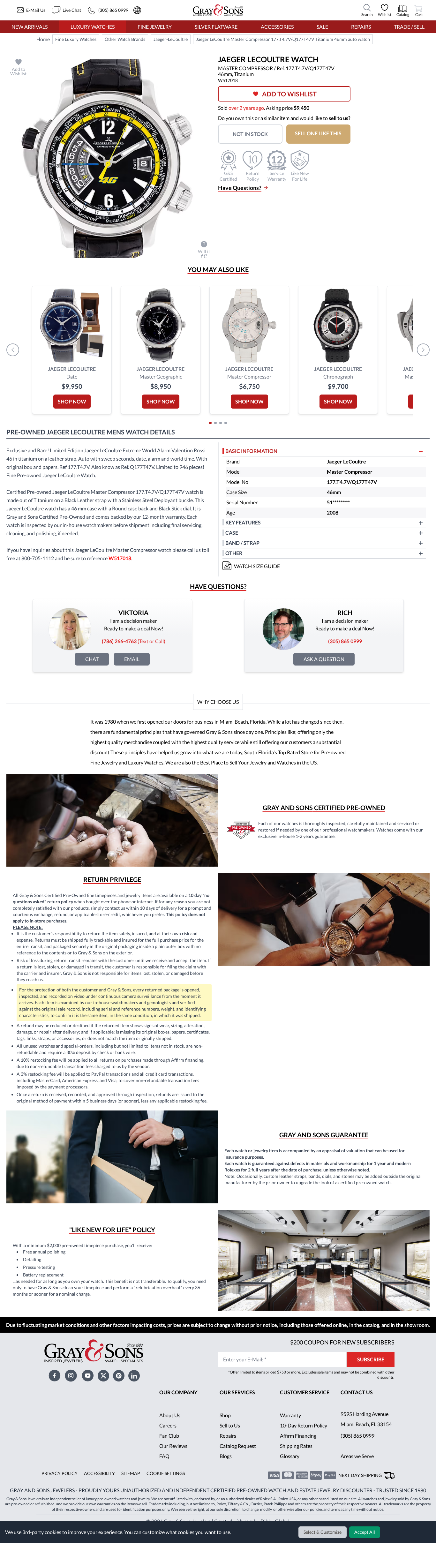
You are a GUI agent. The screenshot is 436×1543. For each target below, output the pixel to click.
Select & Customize (323, 1532)
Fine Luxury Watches (76, 39)
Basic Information (251, 451)
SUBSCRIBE (371, 1377)
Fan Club (169, 1453)
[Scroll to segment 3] (220, 423)
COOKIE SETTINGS (163, 1491)
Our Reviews (173, 1463)
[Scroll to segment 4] (225, 423)
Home (43, 39)
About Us (170, 1433)
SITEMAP (128, 1491)
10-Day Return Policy (304, 1443)
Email (131, 659)
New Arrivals (29, 26)
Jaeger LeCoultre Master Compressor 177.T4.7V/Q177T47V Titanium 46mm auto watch (281, 39)
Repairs (360, 26)
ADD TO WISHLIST (291, 93)
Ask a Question (323, 659)
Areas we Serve (358, 1474)
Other (234, 553)
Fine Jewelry (154, 26)
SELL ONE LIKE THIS (322, 133)
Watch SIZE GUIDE (257, 566)
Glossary (289, 1474)
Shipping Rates (296, 1463)
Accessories (277, 26)
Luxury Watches (92, 26)
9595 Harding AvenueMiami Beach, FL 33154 (367, 1437)
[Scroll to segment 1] (210, 423)
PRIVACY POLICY (58, 1491)
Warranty (290, 1433)
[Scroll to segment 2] (215, 423)
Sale (322, 26)
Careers (168, 1443)
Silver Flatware (216, 26)
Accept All (365, 1532)
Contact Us (357, 1410)
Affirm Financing (298, 1453)
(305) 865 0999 (357, 1453)
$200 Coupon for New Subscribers (342, 1360)
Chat (92, 659)
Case (231, 532)
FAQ (164, 1474)
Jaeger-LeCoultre (170, 39)
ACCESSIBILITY (97, 1491)
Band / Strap (243, 542)
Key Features (243, 522)
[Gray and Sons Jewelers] (218, 10)
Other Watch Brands (125, 39)
